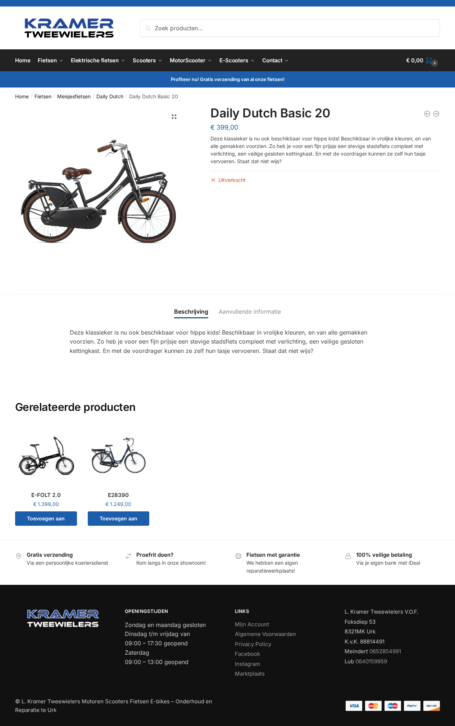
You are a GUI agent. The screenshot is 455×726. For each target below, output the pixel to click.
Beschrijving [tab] (191, 311)
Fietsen (43, 96)
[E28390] (119, 456)
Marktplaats (250, 673)
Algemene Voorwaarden (265, 634)
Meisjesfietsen (74, 96)
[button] (174, 116)
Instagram (247, 663)
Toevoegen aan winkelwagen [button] (46, 520)
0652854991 (385, 651)
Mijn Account (252, 624)
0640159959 (371, 661)
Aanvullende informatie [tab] (250, 311)
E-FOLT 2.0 (46, 495)
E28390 (118, 495)
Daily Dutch (109, 96)
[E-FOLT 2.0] (46, 456)
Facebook (247, 653)
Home (22, 96)
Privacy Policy (253, 644)
